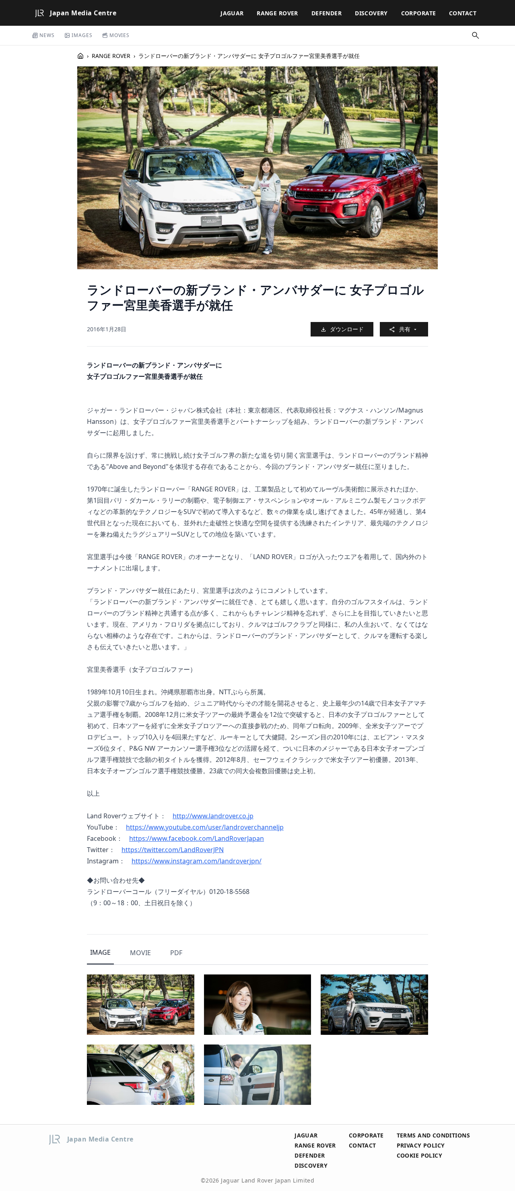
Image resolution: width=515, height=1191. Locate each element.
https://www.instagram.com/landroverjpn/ (197, 861)
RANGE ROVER (277, 13)
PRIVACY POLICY (421, 1145)
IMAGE (100, 952)
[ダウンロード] (181, 987)
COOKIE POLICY (419, 1155)
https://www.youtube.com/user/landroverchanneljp (205, 827)
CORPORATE (418, 13)
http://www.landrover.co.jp (213, 815)
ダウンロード (347, 329)
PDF (176, 952)
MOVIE (140, 952)
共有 (404, 329)
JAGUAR (232, 13)
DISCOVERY (371, 13)
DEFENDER (326, 13)
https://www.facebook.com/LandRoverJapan (196, 838)
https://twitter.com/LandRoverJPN (173, 849)
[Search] (475, 35)
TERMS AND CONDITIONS (433, 1135)
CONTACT (462, 13)
